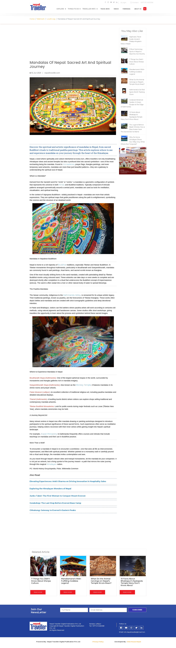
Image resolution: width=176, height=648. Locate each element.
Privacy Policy (97, 642)
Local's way (51, 19)
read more (38, 592)
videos (116, 9)
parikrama (126, 9)
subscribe (137, 610)
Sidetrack (40, 19)
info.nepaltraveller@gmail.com (134, 632)
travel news (105, 9)
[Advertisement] (73, 44)
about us (137, 9)
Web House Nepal (134, 642)
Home (32, 19)
